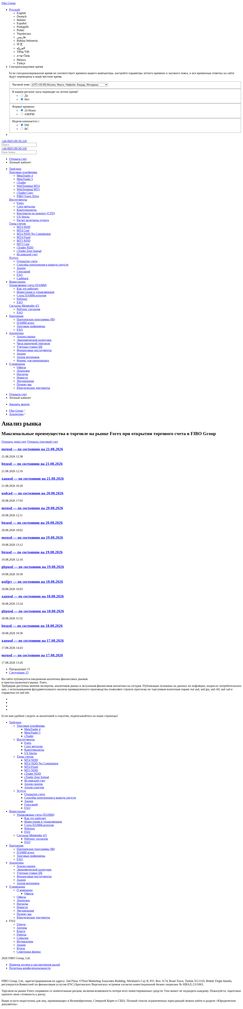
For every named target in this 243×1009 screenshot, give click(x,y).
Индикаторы (25, 941)
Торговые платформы (23, 172)
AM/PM (29, 114)
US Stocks (23, 216)
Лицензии (23, 370)
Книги (21, 931)
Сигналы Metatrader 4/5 (24, 305)
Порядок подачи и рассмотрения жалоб (34, 964)
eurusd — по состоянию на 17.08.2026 (32, 655)
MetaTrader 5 (25, 179)
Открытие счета (27, 261)
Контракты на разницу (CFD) (36, 213)
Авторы (22, 927)
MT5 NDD (23, 240)
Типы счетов (17, 223)
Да (26, 95)
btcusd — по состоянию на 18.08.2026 (32, 626)
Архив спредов (34, 787)
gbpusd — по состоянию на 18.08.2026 (33, 611)
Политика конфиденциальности (30, 968)
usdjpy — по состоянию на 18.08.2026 (32, 582)
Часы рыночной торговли (33, 343)
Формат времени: (23, 106)
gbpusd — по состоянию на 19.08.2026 (33, 567)
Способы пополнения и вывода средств (42, 264)
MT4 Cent (23, 230)
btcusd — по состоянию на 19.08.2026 (32, 552)
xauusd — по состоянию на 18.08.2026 (33, 596)
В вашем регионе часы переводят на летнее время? (45, 91)
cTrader (21, 182)
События (22, 938)
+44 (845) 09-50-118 (14, 141)
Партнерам (16, 316)
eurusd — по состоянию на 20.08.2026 (32, 508)
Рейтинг (22, 298)
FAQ (20, 274)
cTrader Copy (25, 192)
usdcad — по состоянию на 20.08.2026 (32, 493)
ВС (26, 128)
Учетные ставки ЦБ (29, 346)
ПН (26, 125)
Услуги (13, 257)
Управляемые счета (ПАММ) (28, 285)
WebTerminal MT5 (28, 189)
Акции (21, 268)
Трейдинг (15, 168)
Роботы (21, 934)
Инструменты (18, 199)
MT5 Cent (23, 244)
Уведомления (25, 381)
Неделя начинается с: (25, 121)
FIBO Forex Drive (28, 196)
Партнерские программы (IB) (36, 319)
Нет (26, 99)
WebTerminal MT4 (28, 185)
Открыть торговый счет (42, 441)
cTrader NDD (25, 247)
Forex (20, 203)
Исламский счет (27, 254)
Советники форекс (29, 951)
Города (21, 924)
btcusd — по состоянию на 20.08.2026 (32, 523)
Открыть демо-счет (14, 441)
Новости (22, 377)
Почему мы (24, 384)
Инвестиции (17, 281)
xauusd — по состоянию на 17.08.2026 (33, 641)
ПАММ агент (25, 322)
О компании (17, 363)
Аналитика (16, 333)
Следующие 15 (18, 672)
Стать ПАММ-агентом (31, 295)
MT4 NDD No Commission (34, 233)
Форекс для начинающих (33, 360)
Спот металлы (26, 206)
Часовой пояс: (21, 84)
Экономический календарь (34, 340)
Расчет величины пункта (33, 220)
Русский (14, 9)
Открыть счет (18, 158)
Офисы (21, 367)
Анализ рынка (26, 336)
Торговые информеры (31, 326)
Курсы (21, 948)
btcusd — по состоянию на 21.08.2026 (32, 464)
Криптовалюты (27, 209)
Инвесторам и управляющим (35, 292)
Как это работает (28, 288)
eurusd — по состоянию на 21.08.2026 (32, 449)
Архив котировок (28, 357)
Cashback (22, 278)
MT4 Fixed (23, 237)
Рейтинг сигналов (28, 309)
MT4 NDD (23, 227)
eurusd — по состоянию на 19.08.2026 (32, 537)
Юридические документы (33, 387)
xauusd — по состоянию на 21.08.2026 (33, 479)
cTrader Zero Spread (29, 251)
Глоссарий (23, 271)
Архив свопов (33, 784)
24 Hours (30, 110)
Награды (22, 374)
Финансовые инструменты (34, 350)
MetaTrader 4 (25, 175)
